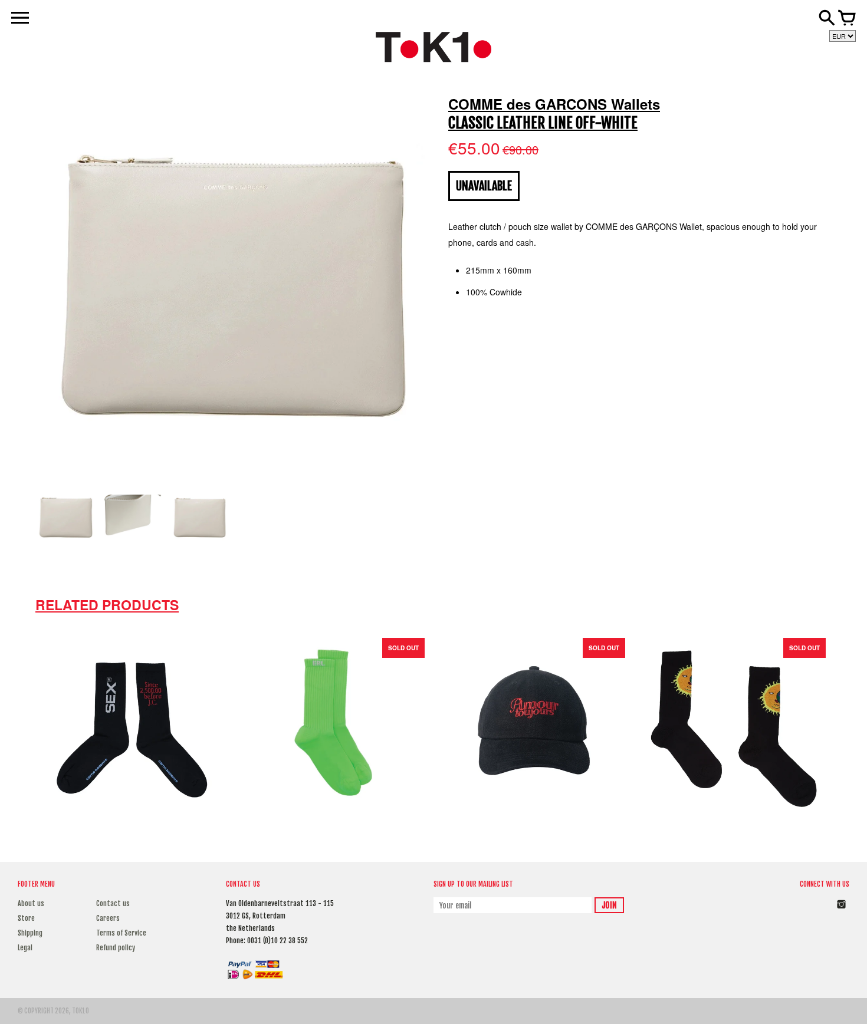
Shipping (30, 932)
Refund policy (115, 947)
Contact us (113, 903)
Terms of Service (121, 932)
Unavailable (484, 186)
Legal (25, 947)
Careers (108, 918)
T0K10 (80, 1011)
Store (26, 918)
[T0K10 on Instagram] (841, 910)
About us (31, 903)
